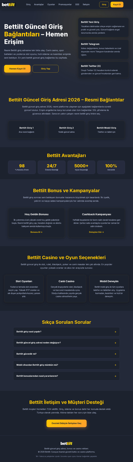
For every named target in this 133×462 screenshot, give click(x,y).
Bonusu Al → (36, 232)
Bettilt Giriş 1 (26, 130)
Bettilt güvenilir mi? (26, 354)
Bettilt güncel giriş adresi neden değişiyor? (38, 342)
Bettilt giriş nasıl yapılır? (28, 331)
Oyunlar (51, 4)
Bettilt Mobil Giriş (106, 130)
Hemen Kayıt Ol (17, 68)
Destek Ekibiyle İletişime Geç (66, 423)
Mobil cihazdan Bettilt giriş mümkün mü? (37, 365)
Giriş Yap (45, 68)
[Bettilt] (8, 4)
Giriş (28, 4)
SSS (77, 4)
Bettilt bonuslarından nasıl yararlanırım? (37, 376)
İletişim (86, 4)
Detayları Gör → (96, 232)
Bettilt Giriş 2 (66, 130)
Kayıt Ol (117, 4)
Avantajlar (39, 4)
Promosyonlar (65, 4)
